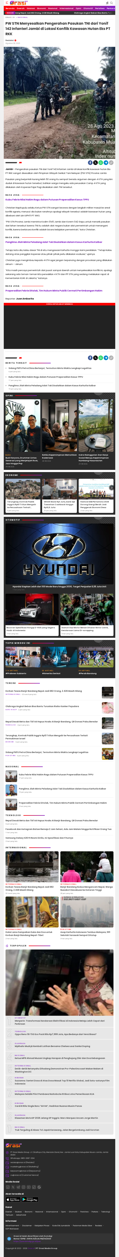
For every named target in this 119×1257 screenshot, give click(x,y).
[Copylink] (111, 162)
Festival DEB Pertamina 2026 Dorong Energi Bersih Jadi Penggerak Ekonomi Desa (94, 504)
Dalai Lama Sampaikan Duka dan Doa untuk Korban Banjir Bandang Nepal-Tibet (29, 934)
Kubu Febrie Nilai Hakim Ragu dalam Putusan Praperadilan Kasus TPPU (47, 199)
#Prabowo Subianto (16, 673)
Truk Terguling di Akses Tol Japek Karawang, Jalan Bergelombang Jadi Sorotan (57, 1129)
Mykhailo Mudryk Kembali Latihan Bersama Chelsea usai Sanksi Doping (52, 1046)
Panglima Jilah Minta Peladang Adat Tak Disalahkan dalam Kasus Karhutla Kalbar (54, 242)
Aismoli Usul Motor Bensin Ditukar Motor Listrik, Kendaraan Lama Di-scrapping (84, 629)
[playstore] (29, 1201)
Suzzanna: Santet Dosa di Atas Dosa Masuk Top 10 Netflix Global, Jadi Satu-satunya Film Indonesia (62, 1082)
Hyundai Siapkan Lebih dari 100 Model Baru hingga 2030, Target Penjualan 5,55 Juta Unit (59, 586)
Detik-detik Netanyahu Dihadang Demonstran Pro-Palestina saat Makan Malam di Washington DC (59, 1070)
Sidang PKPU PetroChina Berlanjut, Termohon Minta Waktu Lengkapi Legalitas (50, 368)
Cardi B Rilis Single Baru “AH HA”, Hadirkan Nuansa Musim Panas (48, 1106)
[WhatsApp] (100, 162)
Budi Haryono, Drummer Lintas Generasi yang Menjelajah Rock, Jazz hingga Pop (22, 460)
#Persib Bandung (88, 673)
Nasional (23, 17)
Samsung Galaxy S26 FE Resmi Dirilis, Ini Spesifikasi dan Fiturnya (39, 837)
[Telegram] (106, 162)
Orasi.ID (10, 17)
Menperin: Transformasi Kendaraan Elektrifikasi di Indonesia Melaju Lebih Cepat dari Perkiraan (60, 1022)
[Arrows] (7, 422)
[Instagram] (23, 1187)
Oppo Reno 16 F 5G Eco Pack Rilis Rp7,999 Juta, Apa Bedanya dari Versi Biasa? (56, 1034)
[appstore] (13, 1201)
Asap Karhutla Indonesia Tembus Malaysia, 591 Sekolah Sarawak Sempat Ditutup (85, 934)
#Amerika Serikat (51, 673)
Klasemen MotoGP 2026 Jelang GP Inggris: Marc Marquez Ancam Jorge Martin (56, 1118)
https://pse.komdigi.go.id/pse (27, 1241)
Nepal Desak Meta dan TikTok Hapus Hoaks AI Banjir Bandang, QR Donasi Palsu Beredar (52, 721)
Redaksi (10, 40)
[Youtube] (28, 1187)
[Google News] (39, 1187)
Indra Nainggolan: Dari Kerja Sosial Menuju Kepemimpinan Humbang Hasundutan (94, 458)
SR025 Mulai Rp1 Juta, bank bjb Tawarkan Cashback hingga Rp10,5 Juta (59, 504)
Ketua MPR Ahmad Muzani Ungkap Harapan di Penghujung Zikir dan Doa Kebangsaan (60, 1058)
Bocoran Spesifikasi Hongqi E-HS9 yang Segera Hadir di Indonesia (31, 629)
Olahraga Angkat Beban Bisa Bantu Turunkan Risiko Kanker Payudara (68, 13)
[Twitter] (95, 162)
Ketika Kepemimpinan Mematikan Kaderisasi (59, 456)
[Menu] (7, 3)
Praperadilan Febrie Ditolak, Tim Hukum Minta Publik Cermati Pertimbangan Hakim (54, 290)
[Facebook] (90, 162)
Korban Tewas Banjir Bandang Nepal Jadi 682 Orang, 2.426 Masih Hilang (44, 691)
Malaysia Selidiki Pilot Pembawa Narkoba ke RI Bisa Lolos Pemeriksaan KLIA (54, 1094)
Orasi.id (31, 1248)
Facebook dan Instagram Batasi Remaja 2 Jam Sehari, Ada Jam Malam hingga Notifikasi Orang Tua (58, 829)
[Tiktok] (34, 1187)
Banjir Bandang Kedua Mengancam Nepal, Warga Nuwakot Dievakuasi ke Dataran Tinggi (86, 888)
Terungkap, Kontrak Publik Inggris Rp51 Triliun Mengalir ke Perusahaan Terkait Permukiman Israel (21, 506)
